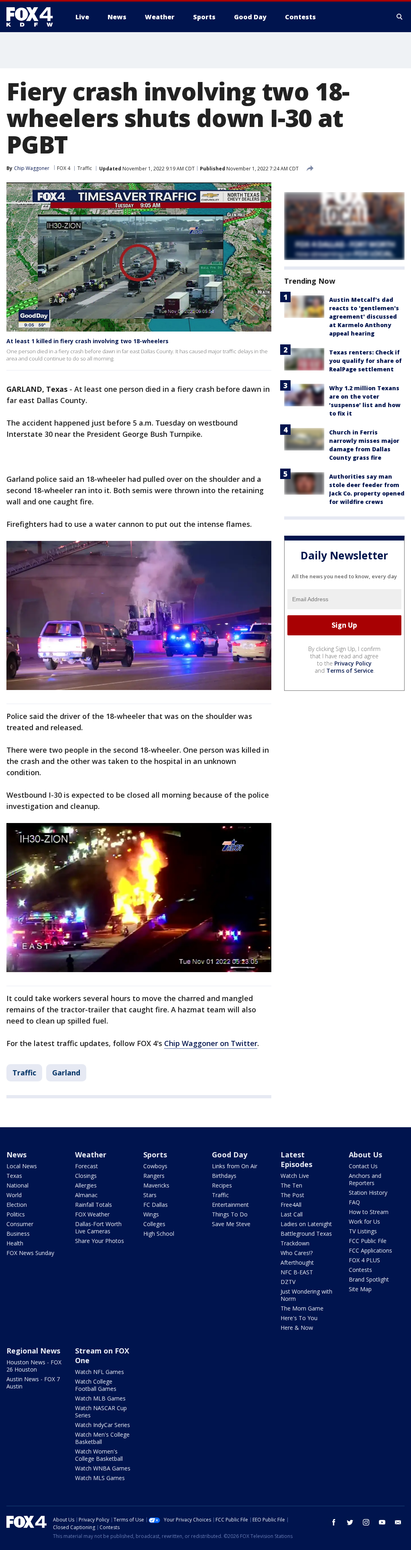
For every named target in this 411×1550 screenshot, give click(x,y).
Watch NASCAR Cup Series (101, 1411)
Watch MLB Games (100, 1398)
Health (14, 1243)
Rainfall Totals (93, 1204)
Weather (90, 1154)
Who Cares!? (297, 1253)
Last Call (292, 1214)
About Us (365, 1154)
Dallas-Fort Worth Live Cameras (98, 1227)
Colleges (154, 1224)
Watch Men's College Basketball (102, 1438)
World (14, 1195)
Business (18, 1233)
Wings (151, 1214)
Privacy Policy (353, 663)
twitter (350, 1522)
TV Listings (363, 1231)
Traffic (84, 168)
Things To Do (230, 1214)
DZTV (288, 1282)
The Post (292, 1195)
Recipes (222, 1185)
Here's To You (299, 1318)
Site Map (360, 1289)
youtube (382, 1522)
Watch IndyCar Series (102, 1425)
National (17, 1185)
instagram (366, 1522)
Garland (66, 1072)
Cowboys (155, 1166)
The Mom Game (302, 1308)
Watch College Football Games (95, 1385)
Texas (14, 1175)
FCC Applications (370, 1250)
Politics (15, 1214)
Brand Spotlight (369, 1279)
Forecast (86, 1166)
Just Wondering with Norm (306, 1295)
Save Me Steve (231, 1224)
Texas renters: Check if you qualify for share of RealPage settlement (365, 360)
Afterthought (297, 1262)
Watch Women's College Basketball (99, 1455)
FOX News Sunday (30, 1253)
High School (158, 1233)
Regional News (33, 1350)
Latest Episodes (296, 1159)
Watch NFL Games (99, 1372)
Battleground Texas (306, 1233)
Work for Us (364, 1221)
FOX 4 (63, 168)
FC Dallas (155, 1204)
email (398, 1522)
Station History (368, 1192)
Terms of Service (349, 670)
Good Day (229, 1154)
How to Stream (369, 1212)
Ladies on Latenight (306, 1224)
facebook (334, 1522)
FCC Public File (368, 1241)
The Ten (291, 1185)
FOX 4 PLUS (364, 1260)
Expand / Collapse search (400, 17)
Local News (21, 1166)
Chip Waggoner (31, 168)
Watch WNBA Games (102, 1468)
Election (16, 1204)
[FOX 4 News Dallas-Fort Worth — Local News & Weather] (32, 17)
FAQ (354, 1202)
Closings (86, 1175)
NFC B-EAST (297, 1272)
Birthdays (224, 1175)
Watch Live (295, 1175)
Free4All (291, 1204)
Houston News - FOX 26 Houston (33, 1365)
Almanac (86, 1195)
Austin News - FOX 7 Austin (33, 1382)
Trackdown (295, 1243)
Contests (360, 1270)
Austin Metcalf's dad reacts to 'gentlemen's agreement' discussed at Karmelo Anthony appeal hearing (364, 316)
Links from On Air (234, 1166)
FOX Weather (92, 1214)
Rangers (154, 1175)
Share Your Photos (99, 1241)
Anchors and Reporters (365, 1179)
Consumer (19, 1224)
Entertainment (230, 1204)
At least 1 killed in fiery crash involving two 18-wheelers (87, 341)
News (16, 1154)
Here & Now (297, 1327)
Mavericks (156, 1185)
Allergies (86, 1185)
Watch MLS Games (100, 1478)
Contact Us (363, 1166)
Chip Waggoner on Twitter (210, 1043)
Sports (155, 1154)
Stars (150, 1195)
